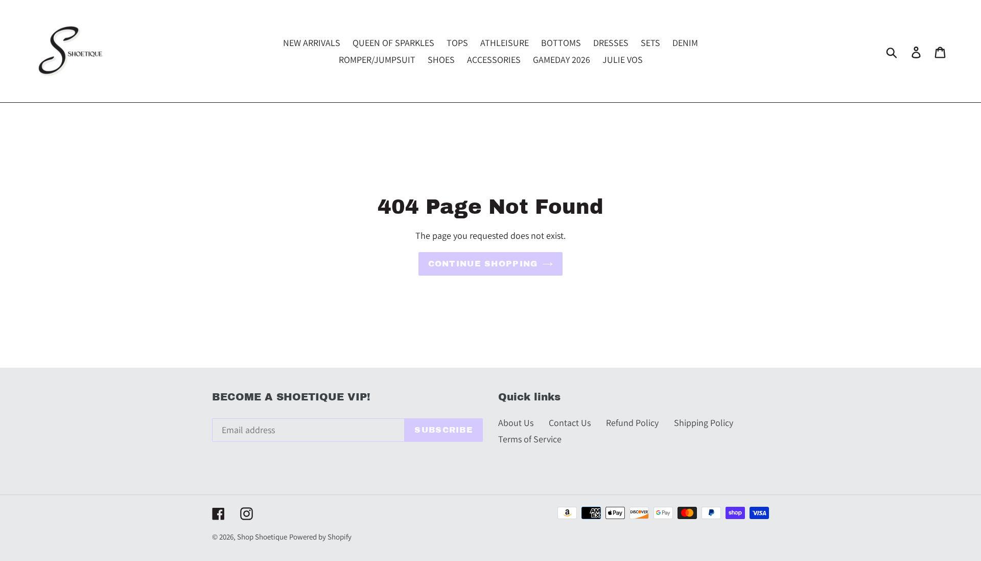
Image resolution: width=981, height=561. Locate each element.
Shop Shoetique (262, 537)
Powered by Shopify (320, 537)
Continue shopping (483, 263)
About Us (515, 423)
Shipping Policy (703, 423)
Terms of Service (530, 439)
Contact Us (570, 423)
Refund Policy (632, 423)
